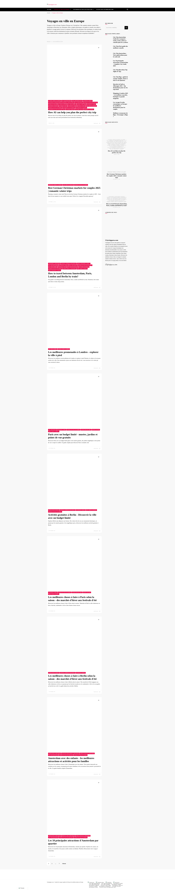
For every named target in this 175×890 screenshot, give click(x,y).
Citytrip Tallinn (79, 109)
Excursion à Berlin (87, 100)
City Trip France (79, 102)
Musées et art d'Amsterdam (68, 835)
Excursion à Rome (116, 884)
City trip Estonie (70, 102)
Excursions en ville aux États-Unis (82, 9)
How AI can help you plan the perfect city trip (72, 112)
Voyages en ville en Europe (61, 9)
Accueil (49, 9)
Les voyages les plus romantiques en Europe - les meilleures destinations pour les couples (120, 106)
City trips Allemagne (68, 184)
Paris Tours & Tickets (82, 268)
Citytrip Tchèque (70, 109)
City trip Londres (72, 104)
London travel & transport (69, 268)
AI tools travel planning (54, 100)
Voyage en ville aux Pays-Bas (90, 102)
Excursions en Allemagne (69, 107)
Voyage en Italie (52, 104)
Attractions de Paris (86, 429)
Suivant (64, 863)
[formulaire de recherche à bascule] (127, 9)
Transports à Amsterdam (54, 263)
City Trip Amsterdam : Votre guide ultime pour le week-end (120, 55)
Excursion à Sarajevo (105, 886)
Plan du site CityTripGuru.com (104, 9)
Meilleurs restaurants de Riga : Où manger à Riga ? (120, 114)
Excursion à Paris (91, 104)
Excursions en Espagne (81, 107)
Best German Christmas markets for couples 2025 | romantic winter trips (117, 175)
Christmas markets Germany (55, 184)
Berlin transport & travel (83, 263)
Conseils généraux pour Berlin (68, 263)
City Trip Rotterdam (106, 883)
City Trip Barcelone (77, 100)
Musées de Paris (95, 429)
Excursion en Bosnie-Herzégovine (56, 102)
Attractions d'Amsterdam (55, 753)
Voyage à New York (81, 104)
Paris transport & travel (54, 270)
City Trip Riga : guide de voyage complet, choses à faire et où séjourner (120, 78)
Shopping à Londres (89, 109)
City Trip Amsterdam (66, 100)
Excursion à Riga (93, 887)
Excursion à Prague (115, 144)
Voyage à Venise (93, 886)
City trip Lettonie (62, 104)
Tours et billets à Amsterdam (87, 753)
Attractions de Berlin (54, 672)
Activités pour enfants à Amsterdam (70, 753)
